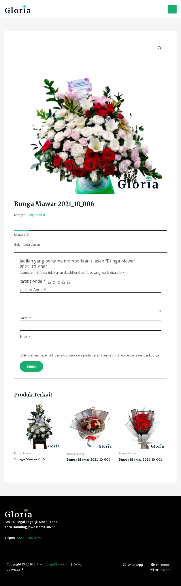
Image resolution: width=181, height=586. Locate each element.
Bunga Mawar (36, 215)
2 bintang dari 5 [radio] (54, 282)
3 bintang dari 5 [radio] (59, 282)
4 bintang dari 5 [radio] (64, 282)
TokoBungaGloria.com (53, 564)
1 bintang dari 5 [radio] (49, 282)
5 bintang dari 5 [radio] (68, 282)
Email (25, 336)
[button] (160, 48)
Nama (25, 317)
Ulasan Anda (33, 289)
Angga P (17, 569)
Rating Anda (32, 281)
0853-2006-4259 (29, 537)
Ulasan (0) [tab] (21, 234)
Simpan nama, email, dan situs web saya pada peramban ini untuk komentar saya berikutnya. (91, 355)
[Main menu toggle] (172, 9)
